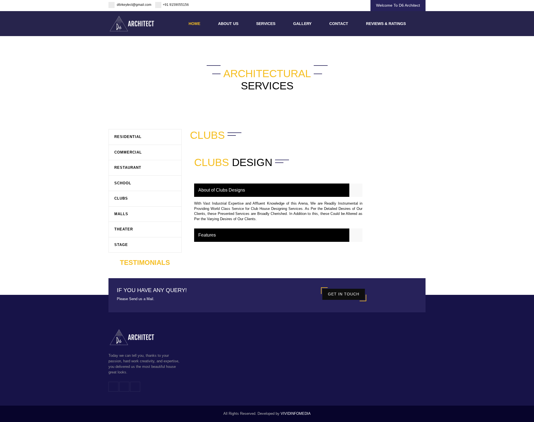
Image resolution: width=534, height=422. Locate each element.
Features (207, 235)
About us (228, 23)
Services (265, 23)
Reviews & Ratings (386, 23)
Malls (121, 214)
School (122, 183)
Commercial (128, 152)
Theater (123, 229)
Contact (338, 23)
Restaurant (127, 167)
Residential (128, 137)
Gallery (302, 23)
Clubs (121, 198)
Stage (121, 245)
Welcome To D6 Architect (398, 5)
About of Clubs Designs (221, 190)
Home (194, 23)
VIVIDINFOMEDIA (296, 413)
